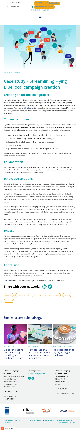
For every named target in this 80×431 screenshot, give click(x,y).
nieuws (37, 295)
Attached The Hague (36, 420)
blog (8, 295)
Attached (17, 73)
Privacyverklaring (64, 423)
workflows (15, 172)
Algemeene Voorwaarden (64, 420)
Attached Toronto (49, 420)
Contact (7, 280)
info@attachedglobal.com (36, 374)
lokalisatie (23, 295)
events (9, 301)
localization (29, 108)
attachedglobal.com (34, 371)
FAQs (73, 423)
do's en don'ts (52, 295)
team (67, 295)
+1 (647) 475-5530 (14, 6)
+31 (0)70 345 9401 (14, 3)
